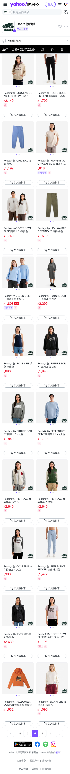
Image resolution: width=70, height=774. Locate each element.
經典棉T (45, 49)
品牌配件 (64, 49)
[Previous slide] (4, 69)
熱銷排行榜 (14, 41)
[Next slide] (31, 69)
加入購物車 (20, 114)
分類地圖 (46, 768)
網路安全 (23, 768)
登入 (50, 4)
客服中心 (21, 760)
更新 (58, 752)
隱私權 (35, 768)
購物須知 (46, 760)
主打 (5, 49)
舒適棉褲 (55, 49)
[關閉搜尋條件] (9, 12)
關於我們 (34, 760)
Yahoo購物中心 (24, 4)
